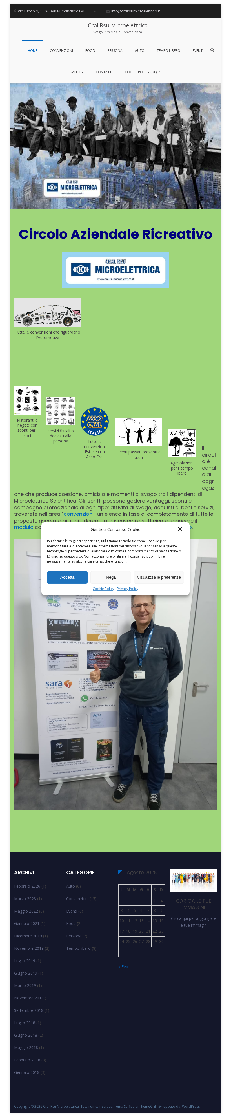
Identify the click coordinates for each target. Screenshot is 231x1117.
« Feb (123, 966)
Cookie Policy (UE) (141, 72)
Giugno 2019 (25, 973)
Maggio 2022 (26, 911)
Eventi (198, 50)
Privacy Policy (127, 589)
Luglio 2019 (24, 960)
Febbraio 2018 (27, 1060)
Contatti (104, 72)
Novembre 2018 (29, 998)
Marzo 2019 (25, 985)
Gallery (76, 72)
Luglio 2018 (24, 1022)
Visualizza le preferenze (159, 577)
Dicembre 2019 (28, 935)
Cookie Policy (103, 589)
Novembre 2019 (29, 948)
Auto (140, 50)
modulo (24, 527)
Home (32, 50)
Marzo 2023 (25, 898)
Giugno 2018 (25, 1035)
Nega (111, 577)
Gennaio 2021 (26, 923)
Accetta (67, 577)
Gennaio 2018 (26, 1072)
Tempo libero (168, 50)
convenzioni (79, 513)
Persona (115, 50)
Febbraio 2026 (27, 886)
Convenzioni (61, 50)
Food (90, 50)
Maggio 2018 (26, 1047)
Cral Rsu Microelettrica (118, 25)
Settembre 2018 (28, 1010)
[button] (180, 529)
